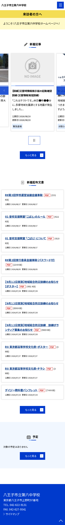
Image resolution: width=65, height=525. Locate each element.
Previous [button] (4, 90)
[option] (32, 92)
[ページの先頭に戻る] (61, 521)
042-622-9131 (18, 505)
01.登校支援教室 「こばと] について (25, 238)
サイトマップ (12, 514)
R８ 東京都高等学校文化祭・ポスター (26, 347)
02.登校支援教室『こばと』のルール (25, 217)
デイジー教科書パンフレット (21, 390)
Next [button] (60, 90)
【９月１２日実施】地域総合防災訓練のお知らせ (31, 303)
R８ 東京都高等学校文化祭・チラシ (25, 368)
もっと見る (30, 155)
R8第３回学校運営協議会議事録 (24, 195)
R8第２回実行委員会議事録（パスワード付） (30, 260)
